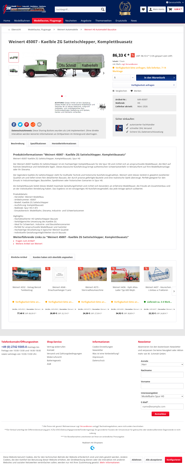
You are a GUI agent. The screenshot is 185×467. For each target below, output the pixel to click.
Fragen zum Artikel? (25, 240)
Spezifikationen (38, 143)
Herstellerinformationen (64, 143)
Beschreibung (17, 143)
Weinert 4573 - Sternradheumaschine (92, 288)
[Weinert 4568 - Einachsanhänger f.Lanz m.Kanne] (59, 274)
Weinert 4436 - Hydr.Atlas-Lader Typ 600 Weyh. (125, 288)
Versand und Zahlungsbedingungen (64, 353)
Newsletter (97, 350)
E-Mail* (144, 402)
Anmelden (160, 413)
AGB (49, 364)
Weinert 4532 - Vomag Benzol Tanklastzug (27, 288)
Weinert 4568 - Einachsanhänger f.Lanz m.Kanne (59, 289)
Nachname (146, 370)
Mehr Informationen (110, 462)
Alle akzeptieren (154, 459)
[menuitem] (80, 9)
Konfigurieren (173, 459)
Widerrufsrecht (54, 357)
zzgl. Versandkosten (130, 64)
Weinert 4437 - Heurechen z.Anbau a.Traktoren (158, 288)
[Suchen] (103, 9)
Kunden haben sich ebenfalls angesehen (53, 257)
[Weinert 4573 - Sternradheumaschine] (92, 274)
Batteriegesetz (54, 360)
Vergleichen (121, 90)
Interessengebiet (149, 393)
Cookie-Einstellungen (102, 346)
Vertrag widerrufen (56, 346)
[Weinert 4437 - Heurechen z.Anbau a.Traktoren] (158, 274)
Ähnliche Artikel (19, 257)
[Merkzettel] (143, 9)
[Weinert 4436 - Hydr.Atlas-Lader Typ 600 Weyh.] (125, 274)
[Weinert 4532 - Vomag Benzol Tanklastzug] (26, 274)
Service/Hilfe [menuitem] (175, 2)
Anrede (144, 361)
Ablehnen (136, 459)
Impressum (97, 357)
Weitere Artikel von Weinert (28, 243)
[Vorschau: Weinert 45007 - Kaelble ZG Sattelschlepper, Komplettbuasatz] (14, 57)
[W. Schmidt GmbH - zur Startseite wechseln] (24, 9)
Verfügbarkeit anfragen (142, 85)
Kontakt (50, 350)
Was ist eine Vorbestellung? (105, 353)
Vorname (145, 381)
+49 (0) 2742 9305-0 (14, 347)
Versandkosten (86, 426)
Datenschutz (98, 360)
